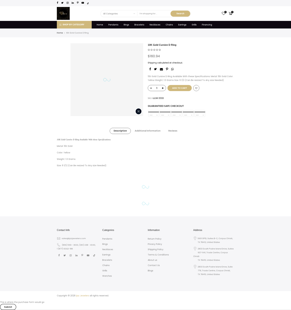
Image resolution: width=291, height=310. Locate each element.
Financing (207, 24)
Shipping (152, 62)
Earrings (182, 24)
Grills (194, 24)
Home (100, 24)
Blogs (150, 270)
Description (120, 130)
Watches (107, 275)
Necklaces (155, 24)
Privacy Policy (155, 244)
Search (180, 13)
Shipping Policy (155, 249)
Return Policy (154, 238)
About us (152, 260)
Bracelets (139, 24)
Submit (8, 306)
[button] (154, 49)
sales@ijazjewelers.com (74, 238)
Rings (126, 24)
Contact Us (154, 265)
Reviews (172, 130)
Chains (169, 24)
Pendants (113, 24)
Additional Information (148, 130)
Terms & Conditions (158, 254)
